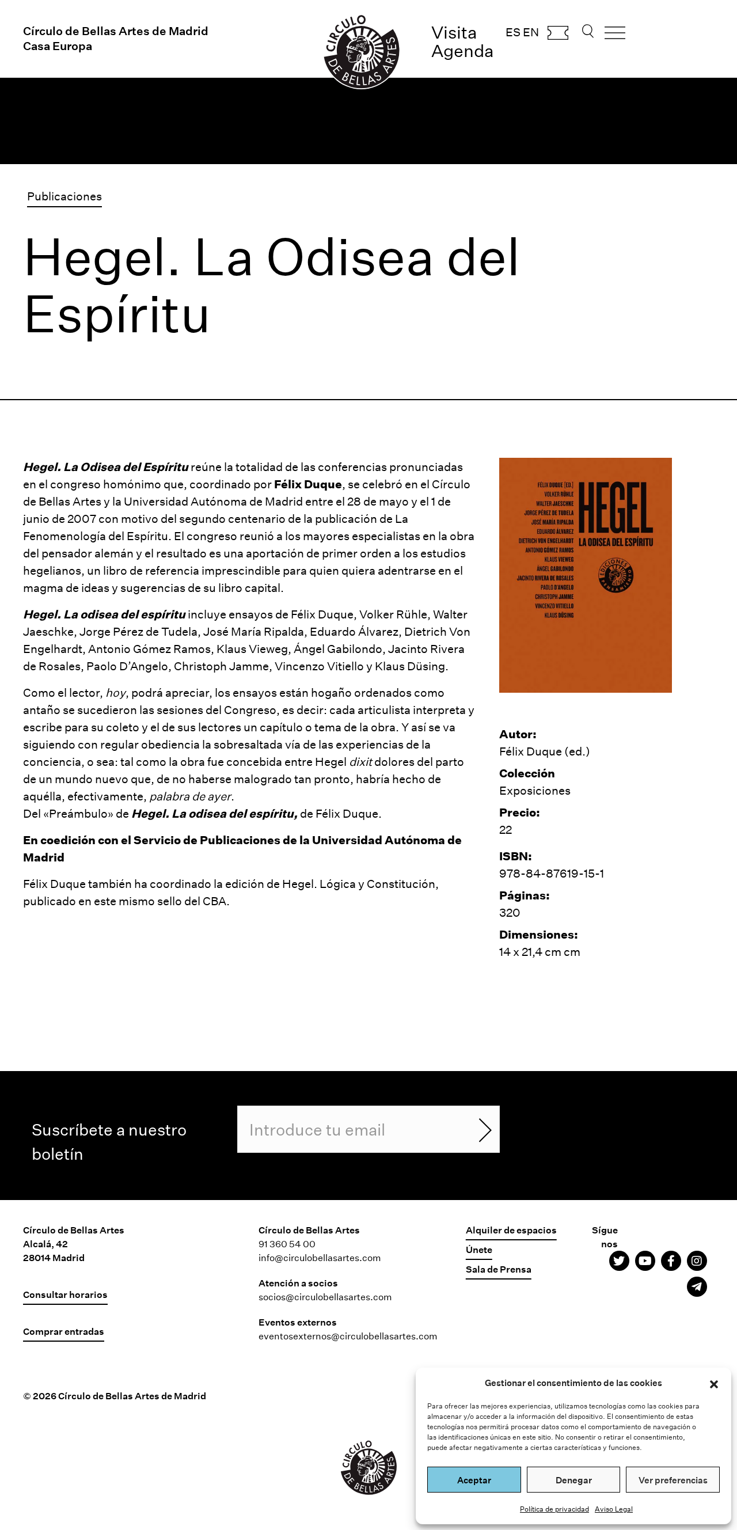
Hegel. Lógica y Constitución (358, 883)
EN (531, 31)
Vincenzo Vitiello (319, 665)
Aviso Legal (614, 1508)
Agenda (462, 50)
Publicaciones (64, 195)
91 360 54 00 (287, 1243)
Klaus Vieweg (252, 648)
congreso (75, 483)
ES (513, 31)
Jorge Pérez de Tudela (138, 631)
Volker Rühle (393, 613)
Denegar (574, 1480)
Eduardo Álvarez (354, 631)
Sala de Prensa (498, 1269)
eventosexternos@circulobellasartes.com (348, 1336)
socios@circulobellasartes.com (325, 1296)
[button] (714, 1382)
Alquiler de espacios (511, 1230)
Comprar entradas (558, 36)
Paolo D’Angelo (127, 665)
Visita (454, 32)
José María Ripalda (253, 631)
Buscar (588, 34)
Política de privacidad (554, 1508)
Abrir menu (615, 36)
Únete (479, 1249)
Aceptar (474, 1480)
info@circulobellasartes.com (320, 1257)
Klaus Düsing (410, 665)
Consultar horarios (65, 1294)
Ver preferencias (673, 1480)
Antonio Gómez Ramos (149, 648)
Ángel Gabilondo (338, 648)
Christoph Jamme (221, 665)
